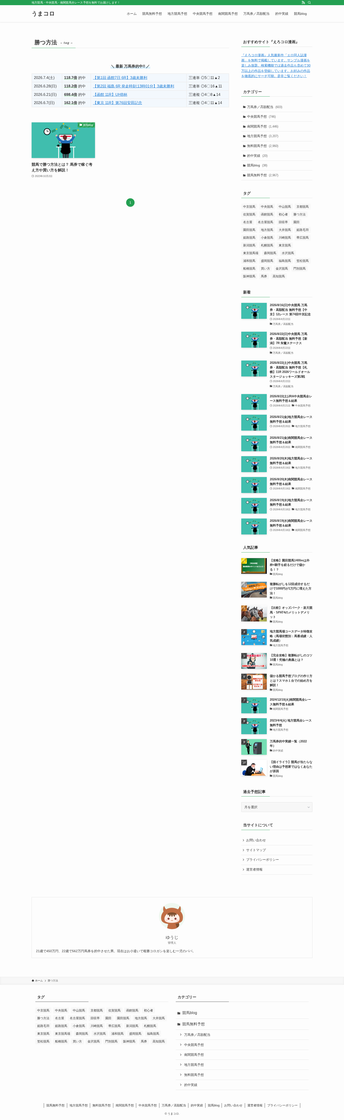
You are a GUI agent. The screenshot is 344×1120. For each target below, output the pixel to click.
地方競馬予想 (262, 136)
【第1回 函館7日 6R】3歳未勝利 (120, 78)
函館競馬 (267, 214)
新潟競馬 (249, 245)
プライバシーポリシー (262, 859)
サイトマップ (256, 850)
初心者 (283, 214)
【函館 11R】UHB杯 (110, 95)
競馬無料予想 (262, 175)
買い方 (265, 268)
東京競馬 (285, 245)
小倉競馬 (267, 237)
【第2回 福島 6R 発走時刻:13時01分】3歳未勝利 (133, 86)
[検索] (309, 2)
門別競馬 (299, 268)
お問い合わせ (256, 840)
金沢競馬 (282, 268)
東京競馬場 (250, 253)
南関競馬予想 (262, 126)
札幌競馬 (267, 245)
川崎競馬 (285, 237)
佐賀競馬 (249, 214)
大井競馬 (285, 230)
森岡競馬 (270, 253)
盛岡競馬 (267, 261)
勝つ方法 (299, 214)
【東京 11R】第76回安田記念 (117, 103)
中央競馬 (267, 206)
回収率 (283, 222)
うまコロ (43, 13)
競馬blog (257, 165)
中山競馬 (285, 206)
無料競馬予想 (262, 146)
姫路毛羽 (302, 230)
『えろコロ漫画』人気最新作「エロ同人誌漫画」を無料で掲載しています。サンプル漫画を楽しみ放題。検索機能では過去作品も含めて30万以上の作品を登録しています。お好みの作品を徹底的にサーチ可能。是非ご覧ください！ (276, 65)
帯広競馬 (302, 237)
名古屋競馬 (265, 222)
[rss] (303, 2)
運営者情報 (254, 869)
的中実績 (257, 156)
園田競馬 (249, 230)
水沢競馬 (288, 253)
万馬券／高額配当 (264, 107)
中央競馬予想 (261, 116)
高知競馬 (279, 276)
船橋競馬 (249, 268)
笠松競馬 (302, 261)
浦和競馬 (249, 261)
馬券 (264, 276)
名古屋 (247, 222)
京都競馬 (302, 206)
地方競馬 (267, 230)
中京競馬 (249, 206)
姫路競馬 (249, 237)
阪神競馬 (249, 276)
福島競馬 (285, 261)
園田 (296, 222)
